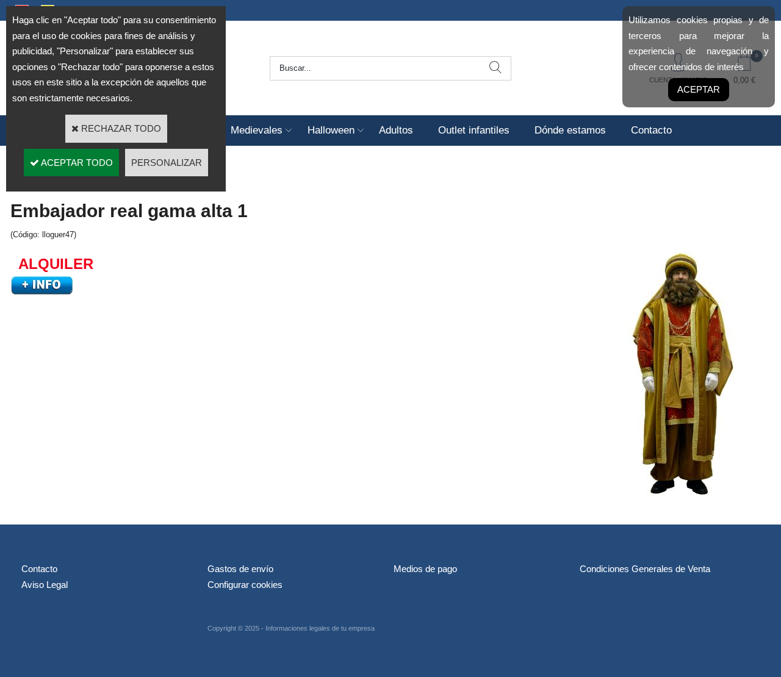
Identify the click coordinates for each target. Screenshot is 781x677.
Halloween (331, 130)
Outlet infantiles (473, 130)
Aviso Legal (44, 584)
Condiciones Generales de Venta (645, 569)
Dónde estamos (570, 130)
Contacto (651, 130)
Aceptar (698, 89)
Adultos (396, 130)
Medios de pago (425, 569)
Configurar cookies (245, 584)
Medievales (257, 130)
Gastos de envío (240, 569)
